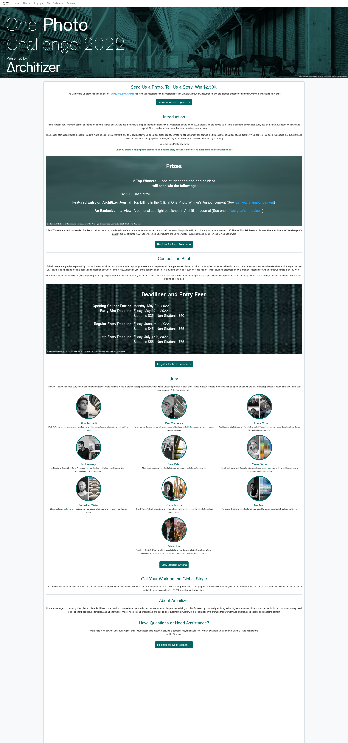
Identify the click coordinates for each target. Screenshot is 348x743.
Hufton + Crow (259, 423)
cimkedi (267, 467)
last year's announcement (254, 202)
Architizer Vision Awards (122, 93)
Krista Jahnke (174, 505)
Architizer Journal (153, 230)
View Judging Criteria (174, 565)
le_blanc (69, 509)
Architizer (180, 600)
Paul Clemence (174, 423)
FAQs (125, 630)
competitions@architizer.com (187, 630)
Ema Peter (174, 464)
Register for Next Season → (174, 244)
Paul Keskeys (88, 464)
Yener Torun (259, 464)
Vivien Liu (174, 546)
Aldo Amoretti (88, 423)
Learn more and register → (174, 102)
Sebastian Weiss (89, 505)
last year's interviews (246, 210)
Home (16, 3)
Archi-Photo (187, 426)
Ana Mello (259, 505)
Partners (71, 3)
